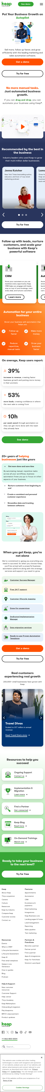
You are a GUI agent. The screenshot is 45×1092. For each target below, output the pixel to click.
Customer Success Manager (22, 580)
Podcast (5, 977)
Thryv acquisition (8, 896)
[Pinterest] (21, 1032)
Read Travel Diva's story (16, 735)
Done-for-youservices (20, 608)
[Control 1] (22, 215)
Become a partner (32, 946)
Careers (5, 900)
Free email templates (10, 961)
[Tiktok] (25, 1032)
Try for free (22, 73)
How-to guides (7, 970)
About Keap (6, 893)
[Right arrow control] (42, 215)
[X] (7, 1032)
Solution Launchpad (32, 963)
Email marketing (31, 909)
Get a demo (22, 61)
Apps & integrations (32, 956)
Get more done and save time (21, 466)
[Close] (41, 1057)
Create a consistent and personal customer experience (22, 495)
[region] (22, 1073)
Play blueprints (7, 1010)
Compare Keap (7, 913)
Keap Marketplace (8, 1004)
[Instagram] (12, 1032)
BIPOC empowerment (10, 1014)
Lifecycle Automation (10, 950)
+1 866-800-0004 (9, 1039)
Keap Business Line (32, 916)
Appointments (30, 893)
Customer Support (9, 993)
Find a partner (30, 953)
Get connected (21, 810)
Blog (3, 973)
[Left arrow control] (3, 215)
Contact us (19, 776)
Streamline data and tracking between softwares (21, 504)
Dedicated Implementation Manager (22, 618)
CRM (26, 900)
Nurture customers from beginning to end (24, 487)
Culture (5, 903)
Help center (6, 997)
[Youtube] (30, 1032)
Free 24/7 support (18, 589)
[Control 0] (19, 215)
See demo (25, 4)
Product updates (8, 1017)
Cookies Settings (22, 1088)
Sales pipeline (30, 930)
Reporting (29, 926)
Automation (29, 896)
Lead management (32, 923)
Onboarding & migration (11, 1007)
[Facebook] (3, 1032)
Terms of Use (7, 1081)
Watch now (19, 842)
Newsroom (6, 906)
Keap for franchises (32, 960)
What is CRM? (7, 947)
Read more (19, 826)
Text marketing (30, 933)
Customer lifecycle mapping (22, 599)
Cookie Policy (16, 1072)
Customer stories (8, 917)
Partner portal (30, 949)
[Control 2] (26, 215)
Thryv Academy (7, 1000)
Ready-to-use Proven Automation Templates (25, 637)
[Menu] (41, 4)
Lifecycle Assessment (10, 954)
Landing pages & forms (34, 919)
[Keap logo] (7, 4)
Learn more (15, 297)
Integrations (29, 912)
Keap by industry (8, 910)
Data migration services (21, 627)
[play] (22, 126)
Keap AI (4, 957)
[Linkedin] (16, 1032)
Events (4, 943)
